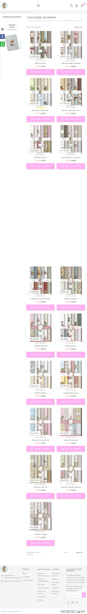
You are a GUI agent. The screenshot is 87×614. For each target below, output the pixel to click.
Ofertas (24, 573)
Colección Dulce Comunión (70, 157)
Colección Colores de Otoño (40, 299)
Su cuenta (55, 569)
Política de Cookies (43, 588)
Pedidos (54, 579)
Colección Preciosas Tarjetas (40, 205)
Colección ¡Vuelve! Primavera (71, 487)
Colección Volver (40, 63)
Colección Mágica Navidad (70, 63)
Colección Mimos (40, 393)
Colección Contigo (40, 534)
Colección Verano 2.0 (70, 393)
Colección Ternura (40, 157)
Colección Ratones (70, 299)
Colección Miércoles (71, 252)
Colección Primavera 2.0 (40, 440)
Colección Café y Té (40, 487)
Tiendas (39, 600)
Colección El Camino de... (40, 110)
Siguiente (80, 552)
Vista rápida (34, 56)
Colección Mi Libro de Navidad (40, 252)
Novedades (25, 577)
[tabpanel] (12, 46)
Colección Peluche (40, 346)
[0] (82, 5)
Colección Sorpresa (71, 440)
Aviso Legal (40, 585)
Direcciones (55, 588)
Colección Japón (70, 346)
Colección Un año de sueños (71, 205)
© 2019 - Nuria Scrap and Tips (10, 611)
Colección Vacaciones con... (71, 110)
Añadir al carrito (42, 72)
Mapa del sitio (41, 597)
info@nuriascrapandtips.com (13, 581)
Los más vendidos (28, 580)
